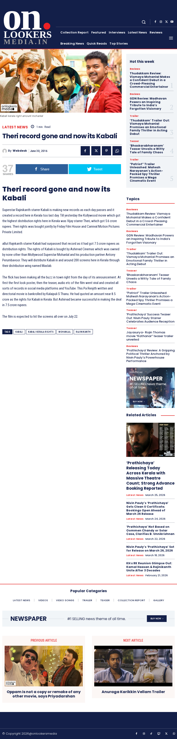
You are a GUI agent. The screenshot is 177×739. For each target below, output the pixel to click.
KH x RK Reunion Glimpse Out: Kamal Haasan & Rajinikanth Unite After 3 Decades (149, 566)
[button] (144, 22)
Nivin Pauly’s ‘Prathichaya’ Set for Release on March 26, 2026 (150, 548)
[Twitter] (166, 22)
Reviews (135, 69)
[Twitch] (159, 734)
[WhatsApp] (117, 150)
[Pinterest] (106, 150)
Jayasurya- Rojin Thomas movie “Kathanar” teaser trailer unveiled (149, 336)
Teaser (134, 141)
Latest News (15, 127)
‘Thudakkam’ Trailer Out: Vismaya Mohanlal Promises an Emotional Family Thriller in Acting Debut (150, 127)
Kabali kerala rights (40, 332)
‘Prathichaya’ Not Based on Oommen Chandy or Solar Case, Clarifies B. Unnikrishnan (150, 530)
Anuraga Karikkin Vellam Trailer (133, 692)
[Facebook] (155, 22)
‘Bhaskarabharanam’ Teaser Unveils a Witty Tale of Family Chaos (147, 149)
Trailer (134, 116)
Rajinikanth (83, 332)
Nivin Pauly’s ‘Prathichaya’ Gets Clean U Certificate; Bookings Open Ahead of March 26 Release (147, 508)
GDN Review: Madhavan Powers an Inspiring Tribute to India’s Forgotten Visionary (148, 103)
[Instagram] (161, 22)
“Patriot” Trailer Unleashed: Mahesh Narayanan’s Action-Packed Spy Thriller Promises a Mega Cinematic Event (146, 172)
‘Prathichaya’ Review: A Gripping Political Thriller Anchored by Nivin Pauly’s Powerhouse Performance (150, 355)
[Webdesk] (5, 151)
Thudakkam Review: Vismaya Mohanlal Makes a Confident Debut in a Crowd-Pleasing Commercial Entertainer (150, 80)
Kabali (19, 332)
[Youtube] (172, 22)
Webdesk (20, 150)
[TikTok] (151, 734)
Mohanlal (65, 332)
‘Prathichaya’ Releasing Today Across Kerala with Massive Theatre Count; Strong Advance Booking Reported (150, 475)
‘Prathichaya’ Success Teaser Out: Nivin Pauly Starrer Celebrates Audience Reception (150, 318)
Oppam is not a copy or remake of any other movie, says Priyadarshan (44, 694)
